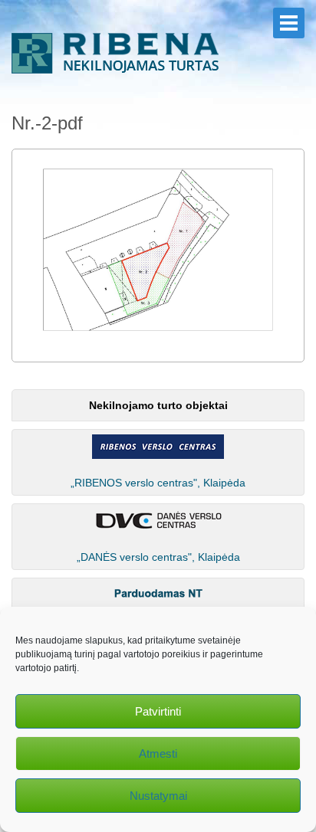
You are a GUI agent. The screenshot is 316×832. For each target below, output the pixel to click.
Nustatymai (158, 795)
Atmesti (158, 753)
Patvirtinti (158, 711)
